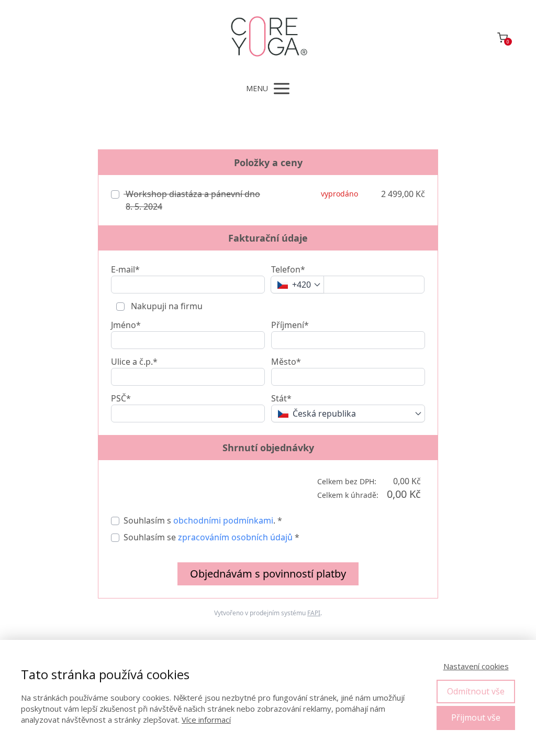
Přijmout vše (475, 717)
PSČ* (121, 398)
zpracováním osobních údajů (235, 537)
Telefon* (288, 269)
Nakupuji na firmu (166, 306)
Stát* (281, 398)
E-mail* (125, 269)
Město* (286, 361)
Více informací (206, 719)
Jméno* (126, 325)
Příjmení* (290, 325)
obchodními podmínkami (223, 520)
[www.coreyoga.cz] (268, 37)
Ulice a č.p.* (134, 361)
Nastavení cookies (476, 666)
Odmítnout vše (476, 691)
